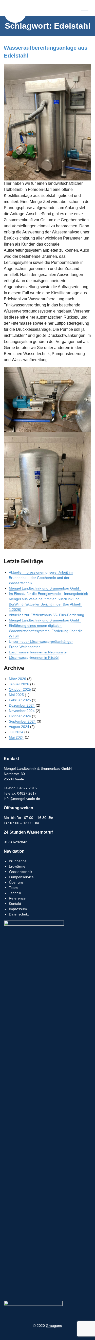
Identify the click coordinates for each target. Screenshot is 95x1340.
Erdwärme (17, 866)
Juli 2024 (16, 732)
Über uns (16, 882)
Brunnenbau (19, 861)
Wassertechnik (20, 872)
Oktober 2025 (20, 689)
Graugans (54, 1326)
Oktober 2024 (20, 716)
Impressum (18, 909)
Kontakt (15, 904)
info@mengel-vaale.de (22, 799)
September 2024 (22, 721)
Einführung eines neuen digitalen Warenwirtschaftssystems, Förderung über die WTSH (46, 630)
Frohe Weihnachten (25, 647)
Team (13, 888)
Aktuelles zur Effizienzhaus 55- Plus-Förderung (46, 615)
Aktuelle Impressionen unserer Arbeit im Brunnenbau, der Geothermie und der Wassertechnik (41, 577)
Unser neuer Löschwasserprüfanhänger (41, 641)
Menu (84, 8)
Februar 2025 (20, 700)
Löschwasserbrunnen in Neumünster (38, 652)
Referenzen (18, 898)
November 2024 (22, 711)
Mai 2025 (16, 695)
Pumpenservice (21, 877)
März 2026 (17, 679)
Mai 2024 (16, 737)
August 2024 (19, 727)
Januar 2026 (19, 684)
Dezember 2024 (22, 705)
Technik (15, 893)
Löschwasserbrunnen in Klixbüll (34, 657)
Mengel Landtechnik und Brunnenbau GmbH (15, 11)
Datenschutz (19, 914)
